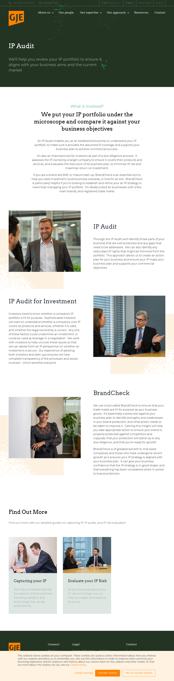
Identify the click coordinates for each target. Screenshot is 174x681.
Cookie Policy (78, 665)
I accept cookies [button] (107, 673)
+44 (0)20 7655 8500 (24, 3)
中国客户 (129, 3)
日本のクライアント (111, 3)
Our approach (116, 12)
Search (159, 3)
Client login (144, 3)
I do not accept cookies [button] (138, 673)
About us (44, 12)
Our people (66, 12)
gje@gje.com (50, 3)
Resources (141, 12)
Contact (160, 12)
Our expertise (89, 12)
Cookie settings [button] (84, 673)
